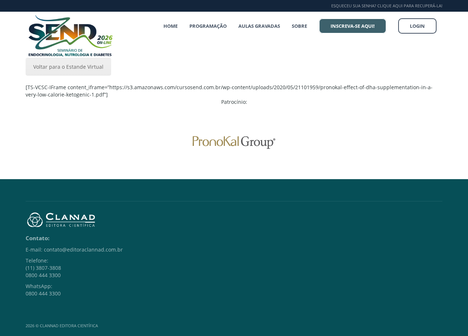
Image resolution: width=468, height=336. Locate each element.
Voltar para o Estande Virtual (68, 66)
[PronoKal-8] (234, 142)
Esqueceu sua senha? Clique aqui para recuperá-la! (386, 5)
